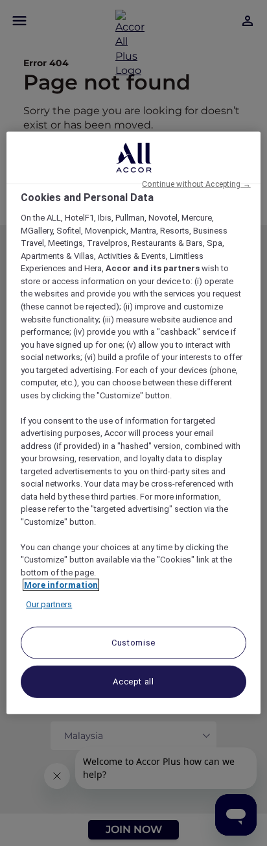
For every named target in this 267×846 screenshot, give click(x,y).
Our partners (49, 604)
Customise (133, 642)
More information (61, 585)
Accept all (133, 681)
